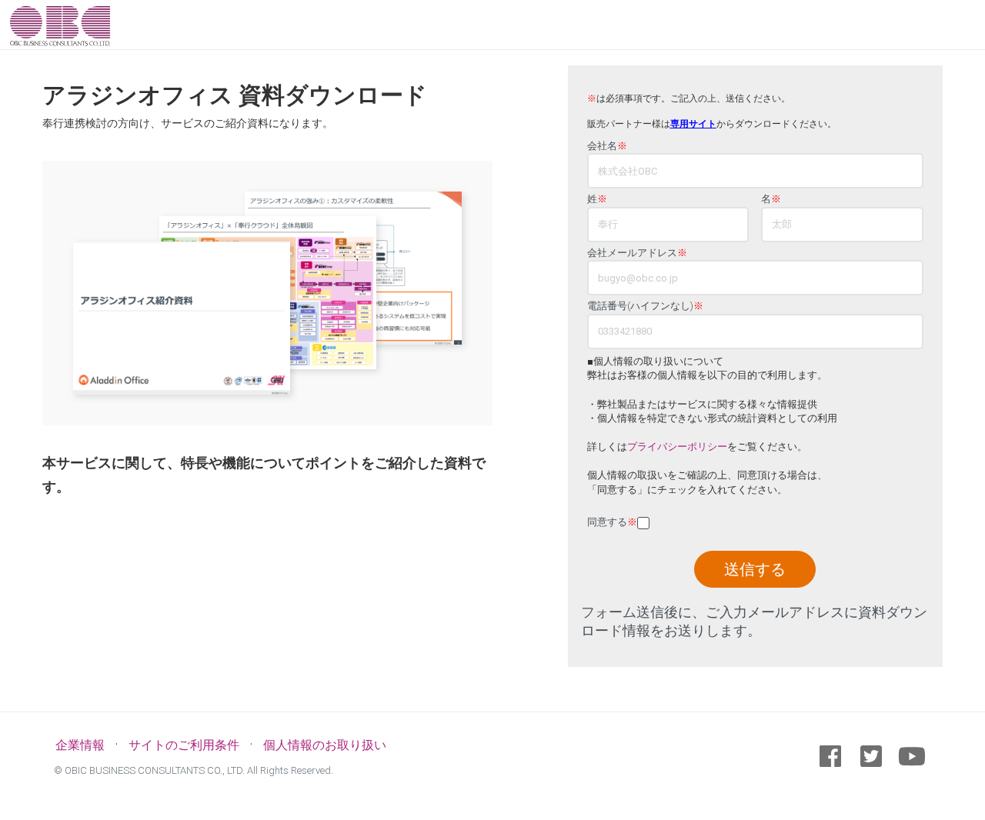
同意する (612, 522)
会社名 (607, 146)
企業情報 (80, 745)
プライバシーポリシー (677, 446)
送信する (755, 569)
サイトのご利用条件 (184, 745)
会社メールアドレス (637, 253)
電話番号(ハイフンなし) (645, 306)
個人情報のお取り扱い (324, 745)
